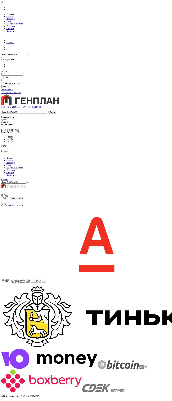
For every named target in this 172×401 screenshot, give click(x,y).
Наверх (4, 179)
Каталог (10, 158)
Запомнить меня (12, 83)
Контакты (10, 31)
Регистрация (7, 89)
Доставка (10, 19)
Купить (4, 151)
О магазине (11, 26)
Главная (10, 14)
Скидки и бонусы (14, 24)
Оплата (9, 16)
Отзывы (10, 28)
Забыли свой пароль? (11, 92)
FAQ (8, 21)
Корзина (10, 42)
